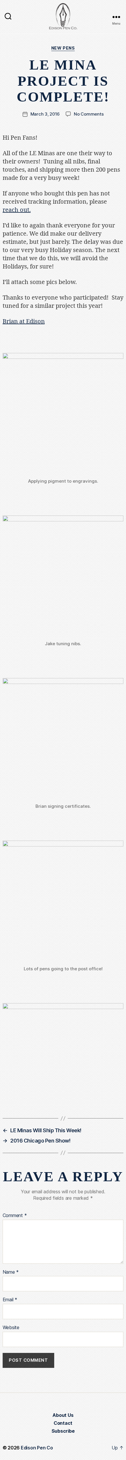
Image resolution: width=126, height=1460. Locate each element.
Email (10, 1299)
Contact (63, 1423)
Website (11, 1327)
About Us (62, 1415)
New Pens (63, 47)
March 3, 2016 (45, 114)
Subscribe (63, 1431)
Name (11, 1272)
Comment (15, 1215)
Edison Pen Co (37, 1448)
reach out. (17, 210)
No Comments (88, 114)
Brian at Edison (24, 321)
